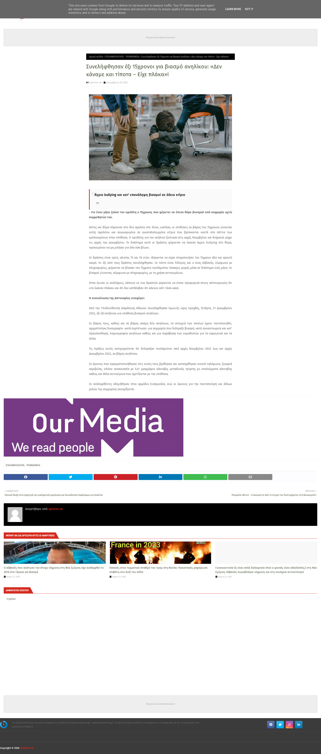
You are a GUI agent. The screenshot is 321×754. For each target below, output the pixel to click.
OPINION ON (26, 748)
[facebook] (271, 724)
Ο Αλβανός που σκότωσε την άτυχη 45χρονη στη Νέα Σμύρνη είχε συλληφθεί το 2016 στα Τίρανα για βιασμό (54, 570)
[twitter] (280, 724)
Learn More (233, 9)
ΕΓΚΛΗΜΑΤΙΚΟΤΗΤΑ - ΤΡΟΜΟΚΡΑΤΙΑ (122, 56)
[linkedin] (298, 724)
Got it (249, 9)
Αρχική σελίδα (96, 56)
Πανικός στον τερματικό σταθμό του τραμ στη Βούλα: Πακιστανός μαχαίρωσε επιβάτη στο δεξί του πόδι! (158, 570)
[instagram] (289, 724)
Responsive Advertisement (160, 37)
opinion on (95, 82)
